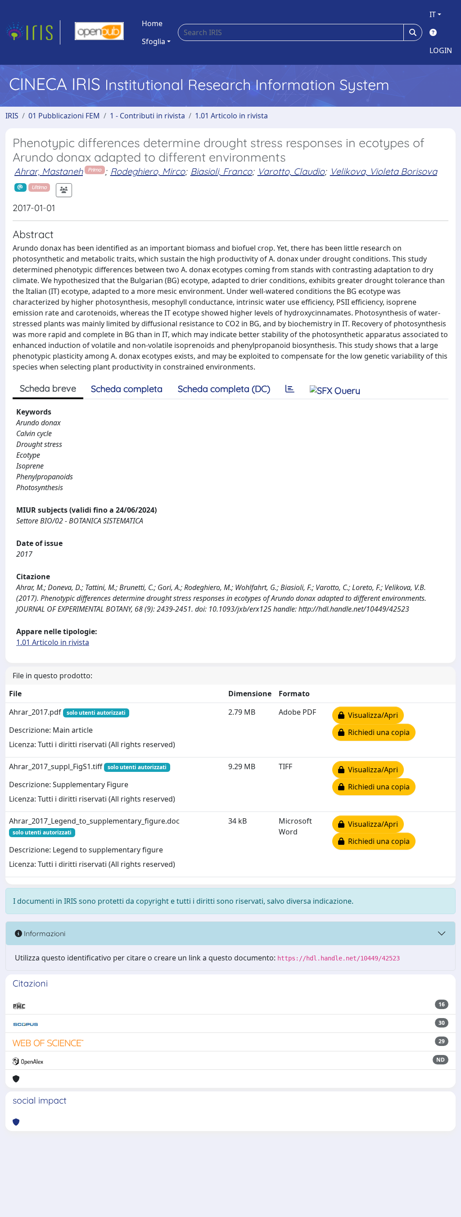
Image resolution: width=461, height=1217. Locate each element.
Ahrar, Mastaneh (48, 171)
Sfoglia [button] (153, 41)
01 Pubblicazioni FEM (64, 116)
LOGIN (440, 50)
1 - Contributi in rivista (147, 116)
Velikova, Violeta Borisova (383, 171)
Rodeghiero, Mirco (147, 171)
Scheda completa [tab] (127, 388)
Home (152, 23)
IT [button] (432, 14)
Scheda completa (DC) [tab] (224, 388)
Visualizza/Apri (371, 715)
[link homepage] (32, 32)
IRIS (11, 116)
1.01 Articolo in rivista (231, 116)
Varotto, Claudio (291, 171)
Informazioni (43, 933)
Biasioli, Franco (221, 171)
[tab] (290, 388)
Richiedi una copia (377, 732)
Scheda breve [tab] (48, 388)
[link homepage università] (99, 32)
